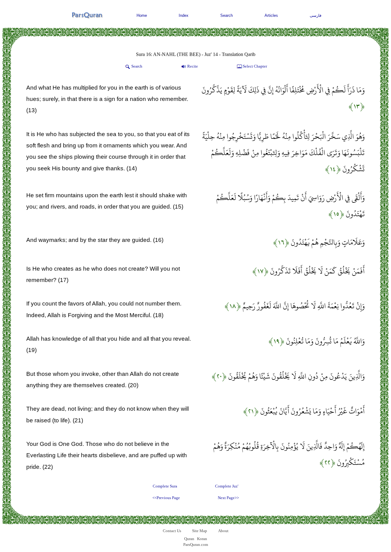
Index (183, 15)
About (223, 530)
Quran (189, 538)
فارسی (315, 15)
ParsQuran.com (195, 544)
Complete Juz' (226, 486)
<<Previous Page (166, 497)
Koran (202, 538)
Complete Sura (165, 486)
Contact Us (172, 530)
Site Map (199, 530)
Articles (271, 15)
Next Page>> (228, 497)
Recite (192, 66)
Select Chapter (255, 66)
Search (226, 15)
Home (142, 15)
